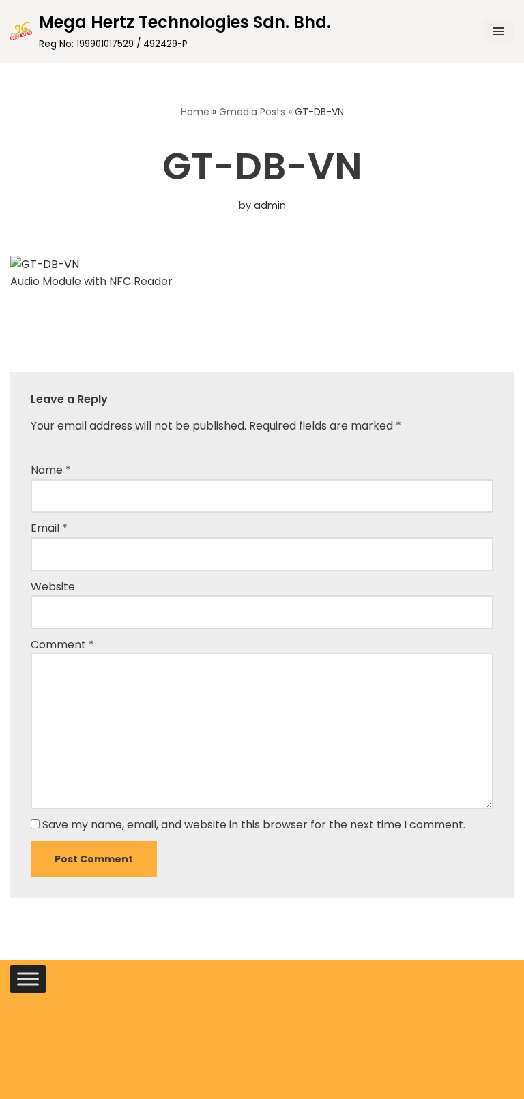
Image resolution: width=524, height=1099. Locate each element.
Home (195, 112)
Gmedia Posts (252, 112)
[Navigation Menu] (498, 31)
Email (49, 528)
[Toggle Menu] (28, 978)
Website (53, 586)
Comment (62, 644)
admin (270, 205)
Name (51, 470)
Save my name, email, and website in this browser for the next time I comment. (253, 824)
